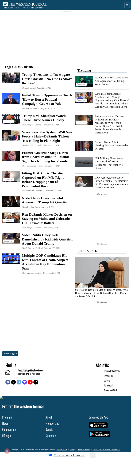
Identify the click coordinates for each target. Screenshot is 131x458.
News (5, 423)
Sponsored (51, 436)
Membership (52, 423)
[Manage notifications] (7, 451)
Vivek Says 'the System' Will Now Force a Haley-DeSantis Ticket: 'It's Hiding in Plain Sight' (47, 136)
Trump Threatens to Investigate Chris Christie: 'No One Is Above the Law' (47, 79)
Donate (49, 429)
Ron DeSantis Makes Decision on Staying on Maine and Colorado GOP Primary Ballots (47, 218)
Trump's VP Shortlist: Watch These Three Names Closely (44, 118)
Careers (107, 380)
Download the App (98, 417)
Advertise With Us (111, 390)
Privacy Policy (62, 449)
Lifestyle (6, 436)
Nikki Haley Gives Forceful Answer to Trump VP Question (45, 200)
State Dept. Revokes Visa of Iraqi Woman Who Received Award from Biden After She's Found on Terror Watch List (101, 293)
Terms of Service (84, 449)
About (49, 417)
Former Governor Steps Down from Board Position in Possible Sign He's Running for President (46, 157)
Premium (7, 417)
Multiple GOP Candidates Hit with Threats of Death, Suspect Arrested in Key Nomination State (45, 261)
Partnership (109, 385)
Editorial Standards (112, 370)
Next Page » (10, 353)
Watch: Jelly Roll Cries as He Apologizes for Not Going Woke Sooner (111, 81)
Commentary (9, 429)
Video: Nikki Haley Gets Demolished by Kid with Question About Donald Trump (47, 239)
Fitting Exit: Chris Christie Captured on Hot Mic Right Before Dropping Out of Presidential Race (43, 179)
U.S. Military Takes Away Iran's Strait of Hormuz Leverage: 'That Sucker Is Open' (109, 163)
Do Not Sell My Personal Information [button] (106, 449)
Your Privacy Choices (69, 455)
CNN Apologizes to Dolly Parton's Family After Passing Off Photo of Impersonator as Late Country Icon (111, 182)
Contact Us (108, 375)
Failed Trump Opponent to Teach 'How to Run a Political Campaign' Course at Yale (47, 99)
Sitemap (73, 449)
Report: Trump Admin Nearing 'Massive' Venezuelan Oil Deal (112, 145)
